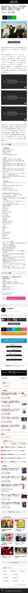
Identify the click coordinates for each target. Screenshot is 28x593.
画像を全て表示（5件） (14, 42)
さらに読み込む (14, 562)
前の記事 (5, 378)
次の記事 (23, 378)
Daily (5, 443)
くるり (23, 581)
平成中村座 (6, 581)
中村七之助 (15, 574)
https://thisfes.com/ (7, 294)
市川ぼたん (6, 574)
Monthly (23, 443)
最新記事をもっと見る (14, 512)
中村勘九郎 (6, 577)
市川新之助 (22, 571)
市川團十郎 (13, 571)
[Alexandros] (6, 386)
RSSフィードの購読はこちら (14, 333)
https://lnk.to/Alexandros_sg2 (9, 154)
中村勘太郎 (15, 577)
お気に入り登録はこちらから (12, 298)
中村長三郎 (15, 581)
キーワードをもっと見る (20, 584)
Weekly (14, 443)
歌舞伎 (4, 571)
